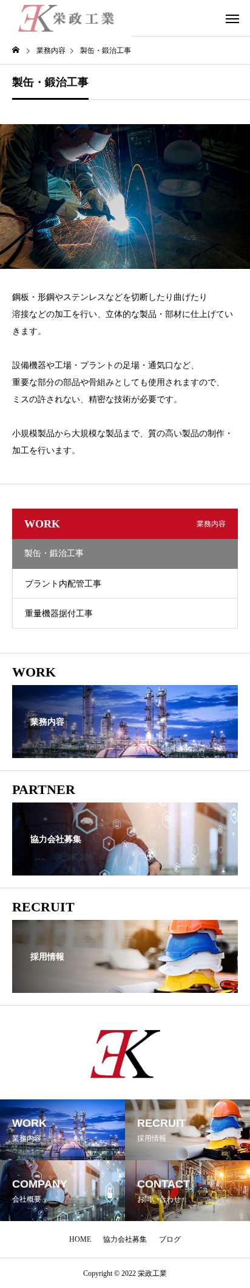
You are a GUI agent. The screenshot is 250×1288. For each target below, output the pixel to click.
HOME (80, 1239)
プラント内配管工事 (63, 583)
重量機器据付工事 (59, 613)
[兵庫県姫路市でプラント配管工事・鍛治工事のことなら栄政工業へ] (66, 18)
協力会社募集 (125, 1239)
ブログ (170, 1239)
